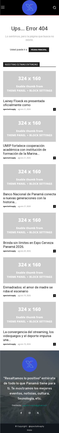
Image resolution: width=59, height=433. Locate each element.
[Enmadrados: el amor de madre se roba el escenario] (29, 270)
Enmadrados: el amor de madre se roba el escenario (28, 289)
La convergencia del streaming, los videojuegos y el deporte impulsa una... (28, 336)
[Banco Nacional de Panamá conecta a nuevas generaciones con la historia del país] (29, 177)
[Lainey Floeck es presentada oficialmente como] (29, 84)
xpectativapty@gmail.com (34, 405)
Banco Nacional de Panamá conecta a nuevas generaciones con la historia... (29, 198)
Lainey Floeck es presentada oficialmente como (24, 103)
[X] (38, 413)
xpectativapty (9, 109)
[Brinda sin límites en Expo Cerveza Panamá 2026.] (29, 226)
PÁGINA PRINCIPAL (39, 50)
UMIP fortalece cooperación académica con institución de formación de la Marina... (24, 149)
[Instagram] (29, 413)
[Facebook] (21, 413)
